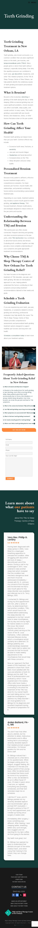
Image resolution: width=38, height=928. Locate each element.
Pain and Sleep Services (19, 877)
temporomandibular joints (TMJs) (15, 63)
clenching (24, 97)
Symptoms (19, 879)
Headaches (13, 155)
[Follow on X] (20, 895)
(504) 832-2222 (19, 891)
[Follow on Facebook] (13, 895)
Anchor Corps (20, 925)
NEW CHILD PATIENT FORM (19, 903)
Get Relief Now (19, 430)
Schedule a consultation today (14, 335)
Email (7, 445)
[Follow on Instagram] (24, 895)
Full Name (9, 439)
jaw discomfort (17, 74)
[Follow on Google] (17, 895)
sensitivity (12, 149)
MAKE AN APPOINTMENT (19, 901)
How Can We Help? (11, 456)
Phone (8, 450)
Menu (33, 2)
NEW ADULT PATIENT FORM (19, 906)
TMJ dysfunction (18, 238)
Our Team (19, 875)
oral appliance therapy (17, 203)
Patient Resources (19, 882)
